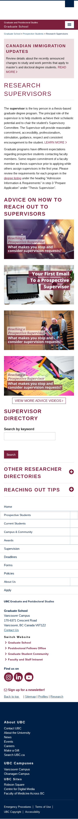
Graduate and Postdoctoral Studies (39, 602)
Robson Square (14, 784)
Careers (9, 746)
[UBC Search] (69, 5)
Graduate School (12, 34)
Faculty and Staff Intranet (25, 659)
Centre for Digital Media (19, 789)
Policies (9, 573)
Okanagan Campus (17, 773)
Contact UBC (12, 728)
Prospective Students (33, 34)
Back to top (12, 696)
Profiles (43, 696)
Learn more (54, 142)
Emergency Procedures (17, 806)
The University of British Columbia (28, 8)
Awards (8, 540)
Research (56, 696)
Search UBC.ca (14, 755)
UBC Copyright (12, 811)
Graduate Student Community (28, 653)
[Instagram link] (8, 677)
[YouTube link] (28, 677)
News (8, 737)
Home (8, 506)
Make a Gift (11, 750)
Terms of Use (43, 806)
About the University (17, 732)
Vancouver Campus (17, 769)
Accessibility (32, 811)
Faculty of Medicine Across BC (24, 793)
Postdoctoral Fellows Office (27, 648)
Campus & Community (18, 531)
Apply (7, 590)
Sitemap (30, 696)
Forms (8, 565)
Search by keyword (19, 429)
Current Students (15, 523)
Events (8, 741)
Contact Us (11, 630)
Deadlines (10, 557)
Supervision (11, 548)
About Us (10, 581)
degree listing (12, 178)
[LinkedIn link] (18, 677)
